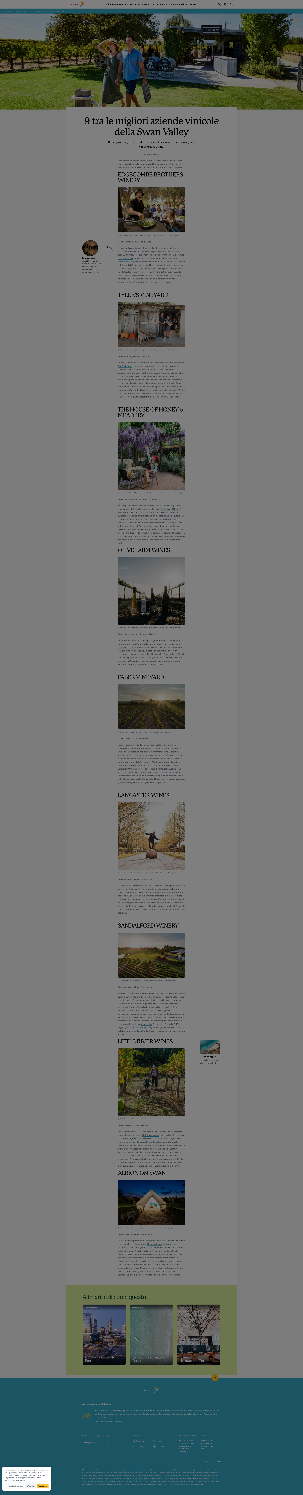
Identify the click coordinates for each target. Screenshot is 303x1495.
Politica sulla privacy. (17, 1480)
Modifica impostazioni (16, 1486)
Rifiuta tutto (31, 1486)
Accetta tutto (42, 1486)
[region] (26, 1479)
